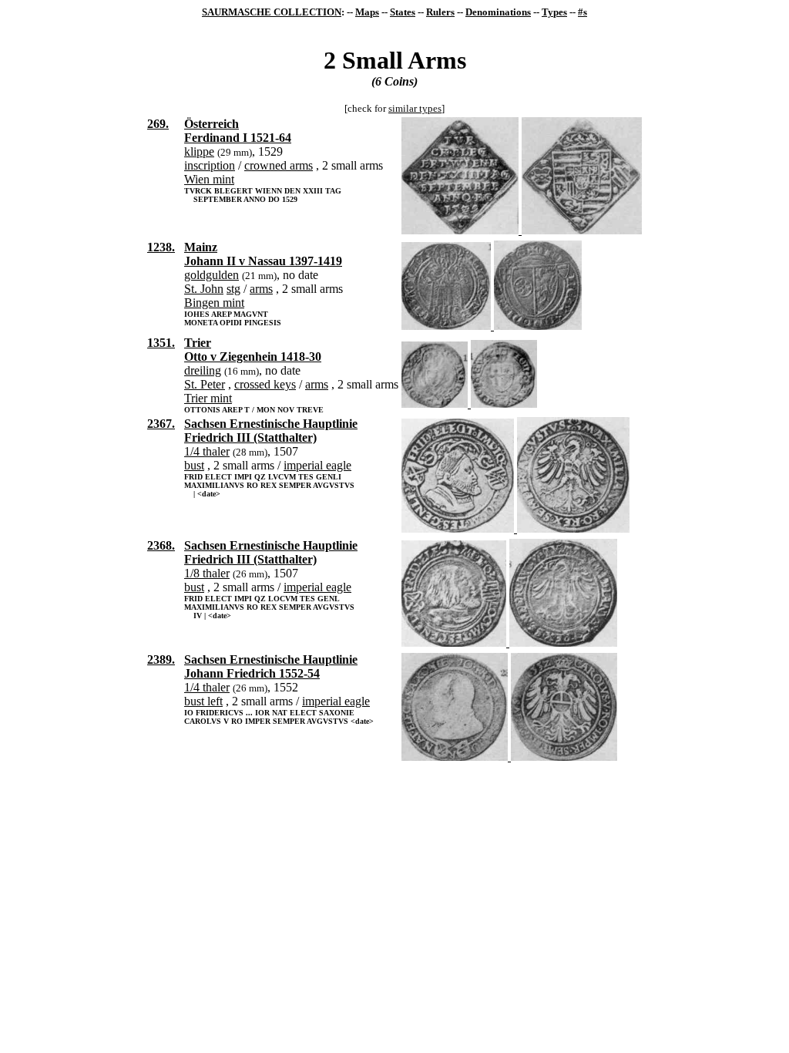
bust (194, 465)
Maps (367, 12)
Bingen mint (214, 302)
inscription (209, 165)
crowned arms (278, 165)
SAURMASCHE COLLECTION (271, 12)
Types (554, 12)
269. (158, 123)
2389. (161, 659)
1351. (161, 342)
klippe (199, 151)
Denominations (498, 12)
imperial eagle (317, 465)
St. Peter (204, 384)
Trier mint (208, 398)
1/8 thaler (207, 573)
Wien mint (209, 179)
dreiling (202, 370)
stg (233, 288)
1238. (161, 247)
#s (582, 12)
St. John (203, 288)
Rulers (440, 12)
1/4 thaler (207, 451)
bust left (203, 701)
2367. (161, 423)
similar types (415, 108)
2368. (161, 545)
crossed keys (265, 384)
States (402, 12)
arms (261, 288)
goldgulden (211, 274)
